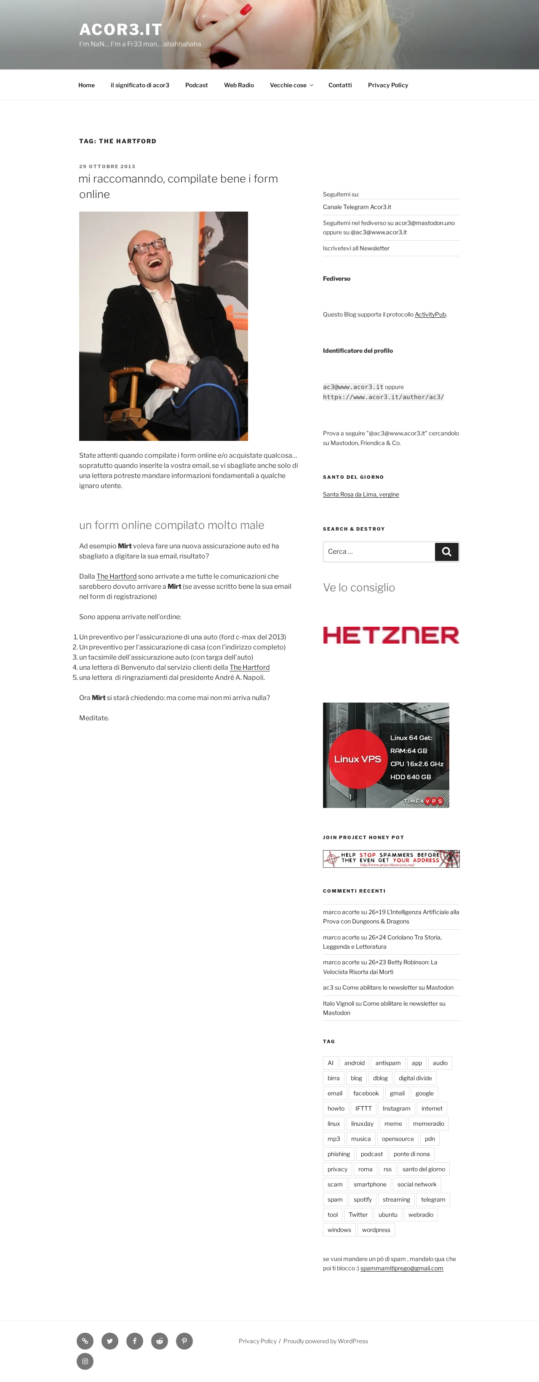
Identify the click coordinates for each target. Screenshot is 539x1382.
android (354, 1062)
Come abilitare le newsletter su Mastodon (398, 987)
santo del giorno (424, 1169)
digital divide (415, 1077)
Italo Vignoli (338, 1003)
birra (334, 1077)
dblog (380, 1077)
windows (339, 1229)
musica (361, 1138)
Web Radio (239, 85)
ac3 (328, 987)
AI (331, 1062)
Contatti (340, 85)
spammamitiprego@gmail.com (401, 1268)
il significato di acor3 (140, 85)
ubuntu (388, 1214)
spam (335, 1199)
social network (417, 1184)
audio (440, 1062)
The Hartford (116, 576)
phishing (339, 1153)
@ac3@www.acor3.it (379, 232)
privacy (337, 1169)
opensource (398, 1138)
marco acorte (341, 911)
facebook (366, 1093)
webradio (420, 1214)
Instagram (397, 1108)
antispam (388, 1062)
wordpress (376, 1229)
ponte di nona (412, 1153)
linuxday (362, 1123)
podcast (372, 1153)
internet (432, 1108)
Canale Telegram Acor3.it (357, 206)
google (425, 1093)
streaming (396, 1199)
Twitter (358, 1214)
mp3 (334, 1138)
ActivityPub (430, 314)
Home (86, 85)
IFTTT (363, 1108)
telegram (433, 1199)
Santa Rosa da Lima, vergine (361, 494)
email (335, 1093)
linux (334, 1123)
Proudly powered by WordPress (325, 1340)
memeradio (428, 1123)
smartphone (370, 1184)
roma (365, 1169)
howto (336, 1108)
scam (335, 1184)
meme (393, 1123)
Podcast (196, 85)
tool (333, 1214)
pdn (430, 1138)
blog (356, 1077)
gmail (397, 1093)
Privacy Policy (388, 85)
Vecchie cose (288, 85)
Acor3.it (121, 29)
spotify (363, 1199)
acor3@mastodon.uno (425, 222)
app (417, 1062)
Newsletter (375, 248)
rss (388, 1169)
